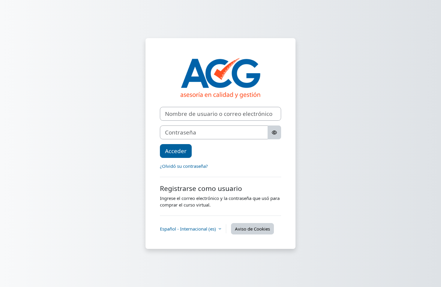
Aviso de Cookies (252, 229)
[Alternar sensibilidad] (274, 132)
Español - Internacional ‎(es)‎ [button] (188, 229)
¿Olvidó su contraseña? (184, 166)
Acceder (176, 151)
